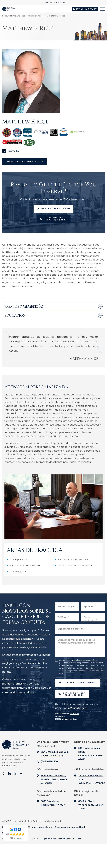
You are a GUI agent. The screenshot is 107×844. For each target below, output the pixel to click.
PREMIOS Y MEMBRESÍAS (24, 306)
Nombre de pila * (67, 606)
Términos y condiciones (40, 827)
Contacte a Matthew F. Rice (25, 161)
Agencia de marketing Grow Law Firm (61, 838)
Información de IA (11, 833)
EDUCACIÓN (15, 315)
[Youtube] (21, 773)
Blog (26, 833)
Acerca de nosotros (37, 16)
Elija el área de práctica (71, 628)
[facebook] (3, 773)
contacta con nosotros (79, 683)
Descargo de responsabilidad (70, 827)
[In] (9, 773)
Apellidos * (89, 606)
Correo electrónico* (90, 618)
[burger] (102, 9)
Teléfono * (63, 617)
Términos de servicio (67, 719)
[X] (15, 773)
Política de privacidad (13, 827)
